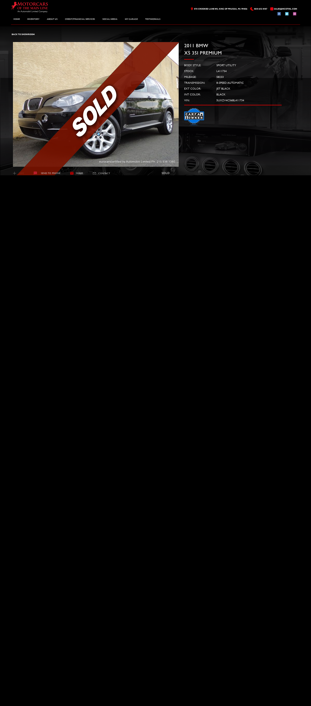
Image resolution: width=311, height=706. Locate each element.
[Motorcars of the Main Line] (30, 8)
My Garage (131, 19)
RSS (35, 689)
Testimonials (152, 19)
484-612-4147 (19, 657)
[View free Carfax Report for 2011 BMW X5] (194, 125)
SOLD (23, 186)
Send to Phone (51, 173)
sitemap (28, 689)
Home (16, 19)
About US (52, 19)
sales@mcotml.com (24, 663)
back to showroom (23, 34)
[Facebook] (279, 13)
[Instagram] (294, 13)
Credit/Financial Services (80, 19)
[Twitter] (286, 13)
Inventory (33, 19)
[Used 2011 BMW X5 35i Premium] (96, 104)
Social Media (109, 19)
